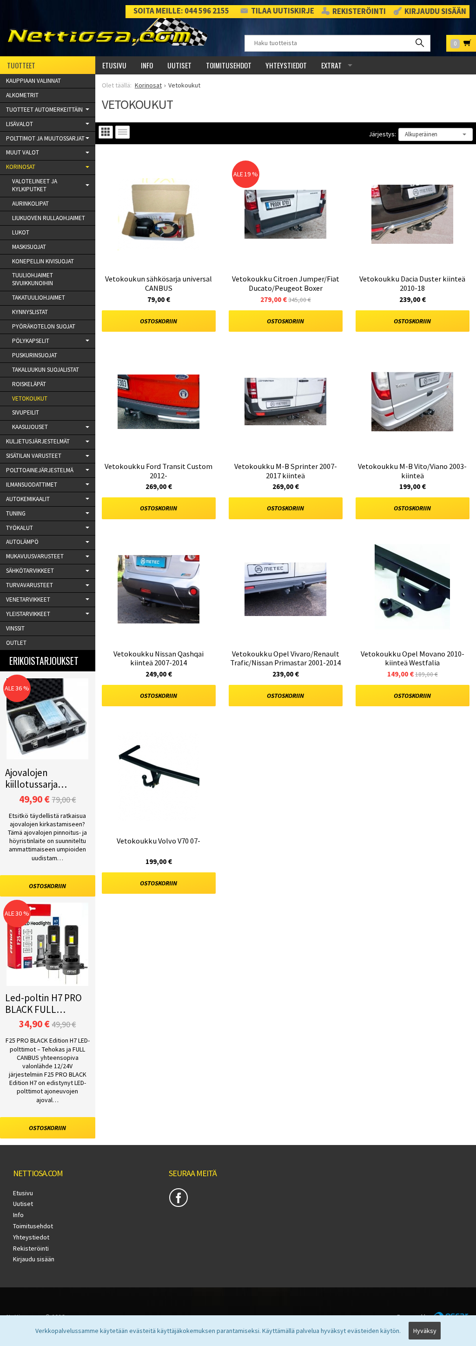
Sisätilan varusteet (33, 456)
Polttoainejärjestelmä (39, 470)
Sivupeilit (25, 412)
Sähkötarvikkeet (30, 571)
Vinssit (15, 628)
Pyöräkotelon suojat (43, 326)
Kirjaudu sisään (435, 12)
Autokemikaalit (28, 499)
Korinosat (20, 167)
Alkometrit (22, 95)
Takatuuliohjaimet (38, 297)
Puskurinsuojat (34, 355)
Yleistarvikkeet (28, 614)
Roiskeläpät (29, 384)
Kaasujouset (30, 427)
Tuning (16, 513)
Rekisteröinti (359, 12)
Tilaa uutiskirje (282, 11)
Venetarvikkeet (28, 599)
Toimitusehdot (228, 65)
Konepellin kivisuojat (43, 261)
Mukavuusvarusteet (35, 556)
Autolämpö (22, 542)
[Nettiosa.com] (107, 33)
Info (147, 65)
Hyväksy (424, 1330)
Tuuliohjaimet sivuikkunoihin (32, 279)
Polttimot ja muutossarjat (45, 138)
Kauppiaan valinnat (33, 81)
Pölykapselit (30, 341)
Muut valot (22, 152)
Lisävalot (19, 124)
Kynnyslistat (30, 312)
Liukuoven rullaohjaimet (48, 218)
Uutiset (179, 65)
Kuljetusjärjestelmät (38, 441)
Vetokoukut (29, 398)
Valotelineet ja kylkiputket (34, 185)
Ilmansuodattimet (31, 485)
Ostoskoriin (158, 321)
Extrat (331, 65)
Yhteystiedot (286, 65)
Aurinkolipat (30, 204)
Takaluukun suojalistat (45, 370)
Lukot (20, 232)
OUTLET (16, 643)
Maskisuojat (29, 247)
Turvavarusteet (29, 585)
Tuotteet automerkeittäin (44, 110)
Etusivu (114, 65)
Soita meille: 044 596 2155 (181, 11)
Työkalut (19, 528)
